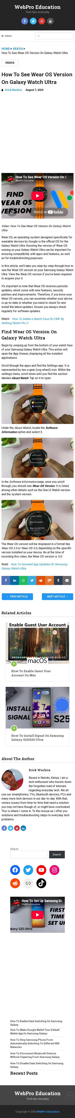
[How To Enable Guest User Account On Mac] (37, 643)
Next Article (56, 596)
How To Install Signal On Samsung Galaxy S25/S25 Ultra (37, 737)
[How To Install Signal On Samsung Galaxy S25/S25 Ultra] (37, 707)
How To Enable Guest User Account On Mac (31, 673)
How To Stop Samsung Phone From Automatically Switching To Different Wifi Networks (34, 1043)
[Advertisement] (37, 134)
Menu (8, 36)
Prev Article (18, 596)
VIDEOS (9, 62)
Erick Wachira (13, 89)
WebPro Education (37, 7)
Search (14, 849)
